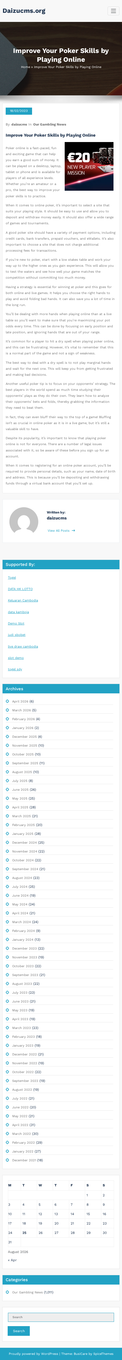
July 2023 (20, 993)
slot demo (16, 658)
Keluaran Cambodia (23, 600)
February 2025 (23, 825)
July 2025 (20, 781)
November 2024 (24, 851)
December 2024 (24, 843)
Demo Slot (16, 623)
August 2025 (22, 772)
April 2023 (20, 1019)
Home (25, 67)
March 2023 (21, 1028)
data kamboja (18, 612)
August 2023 (22, 984)
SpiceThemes (102, 1354)
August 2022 (22, 1090)
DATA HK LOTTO (20, 589)
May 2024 (20, 904)
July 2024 (20, 887)
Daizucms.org (24, 10)
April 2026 (20, 701)
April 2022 (20, 1125)
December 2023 (24, 948)
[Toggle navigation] (114, 11)
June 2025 (20, 790)
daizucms (19, 124)
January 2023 (22, 1045)
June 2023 (20, 1001)
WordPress (49, 1354)
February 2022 (23, 1143)
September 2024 (25, 869)
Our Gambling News (49, 124)
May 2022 (20, 1116)
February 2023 (23, 1037)
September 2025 (25, 763)
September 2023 (25, 975)
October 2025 (23, 754)
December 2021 (24, 1160)
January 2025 (22, 834)
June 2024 (20, 895)
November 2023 (24, 957)
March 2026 (21, 710)
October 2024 (23, 860)
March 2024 (21, 922)
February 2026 (23, 719)
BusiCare (81, 1354)
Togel (12, 578)
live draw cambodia (23, 646)
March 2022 (21, 1134)
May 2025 (20, 798)
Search (19, 1331)
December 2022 (24, 1054)
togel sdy (15, 669)
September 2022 (25, 1081)
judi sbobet (17, 635)
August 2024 (22, 878)
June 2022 (20, 1107)
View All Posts (59, 531)
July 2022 (20, 1098)
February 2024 (23, 931)
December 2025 (24, 737)
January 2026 (22, 728)
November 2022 (24, 1063)
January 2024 (22, 940)
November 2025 (24, 745)
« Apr (12, 1260)
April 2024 (20, 913)
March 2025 (21, 816)
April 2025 (20, 807)
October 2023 (23, 966)
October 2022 (23, 1072)
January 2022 (22, 1151)
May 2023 (20, 1010)
